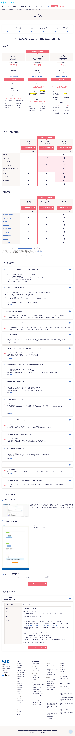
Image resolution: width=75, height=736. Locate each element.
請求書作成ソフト (21, 691)
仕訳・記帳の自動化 (7, 218)
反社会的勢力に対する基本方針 (66, 691)
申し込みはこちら (37, 583)
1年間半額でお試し (61, 79)
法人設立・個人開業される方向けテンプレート (52, 721)
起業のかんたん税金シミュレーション (38, 685)
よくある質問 (43, 28)
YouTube (62, 669)
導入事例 (23, 6)
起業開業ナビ (35, 675)
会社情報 (19, 663)
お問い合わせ (49, 730)
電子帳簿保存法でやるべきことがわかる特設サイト (52, 670)
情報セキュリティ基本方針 (65, 686)
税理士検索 (35, 698)
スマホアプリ (6, 242)
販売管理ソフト (20, 693)
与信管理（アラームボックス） (38, 704)
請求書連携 (5, 239)
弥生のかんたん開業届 (36, 695)
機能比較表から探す (21, 676)
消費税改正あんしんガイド (51, 674)
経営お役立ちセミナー (36, 702)
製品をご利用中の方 (6, 666)
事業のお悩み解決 (36, 663)
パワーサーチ (20, 711)
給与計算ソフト (20, 689)
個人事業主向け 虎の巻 (36, 670)
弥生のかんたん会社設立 (37, 691)
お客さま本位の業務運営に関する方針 (67, 707)
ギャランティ (20, 709)
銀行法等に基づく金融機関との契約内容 (67, 700)
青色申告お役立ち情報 (50, 685)
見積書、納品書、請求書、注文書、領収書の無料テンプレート (52, 704)
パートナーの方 (5, 670)
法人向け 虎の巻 (35, 668)
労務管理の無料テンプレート (51, 718)
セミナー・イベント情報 (51, 679)
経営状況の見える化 (7, 228)
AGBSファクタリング (21, 707)
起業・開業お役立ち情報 (51, 691)
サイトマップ (20, 730)
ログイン (47, 6)
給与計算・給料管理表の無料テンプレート (52, 714)
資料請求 (62, 6)
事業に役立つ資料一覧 (50, 702)
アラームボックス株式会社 (65, 676)
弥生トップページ (6, 664)
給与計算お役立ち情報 (50, 689)
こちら (10, 304)
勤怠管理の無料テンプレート (51, 716)
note (62, 663)
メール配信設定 (54, 730)
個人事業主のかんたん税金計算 (38, 693)
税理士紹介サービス (36, 697)
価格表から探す (20, 678)
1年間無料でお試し (28, 147)
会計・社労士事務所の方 (7, 668)
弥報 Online (49, 696)
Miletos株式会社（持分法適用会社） (67, 679)
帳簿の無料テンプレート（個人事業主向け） (52, 709)
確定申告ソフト (20, 683)
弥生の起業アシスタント (37, 687)
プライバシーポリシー (33, 730)
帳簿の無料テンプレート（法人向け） (52, 707)
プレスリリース (20, 665)
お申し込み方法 (55, 28)
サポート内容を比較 (19, 27)
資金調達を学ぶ (49, 694)
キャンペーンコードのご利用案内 (25, 248)
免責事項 (44, 730)
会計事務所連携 (6, 235)
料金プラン (3, 6)
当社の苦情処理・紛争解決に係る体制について (67, 713)
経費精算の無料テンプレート (51, 711)
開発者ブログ (63, 671)
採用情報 (19, 667)
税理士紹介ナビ (35, 677)
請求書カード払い (21, 700)
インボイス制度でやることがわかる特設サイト (52, 667)
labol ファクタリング (21, 705)
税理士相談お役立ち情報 (51, 693)
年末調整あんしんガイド (51, 672)
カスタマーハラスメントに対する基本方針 (67, 694)
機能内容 (31, 28)
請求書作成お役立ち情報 (51, 687)
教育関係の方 (5, 672)
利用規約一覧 (40, 730)
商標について (63, 690)
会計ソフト (20, 681)
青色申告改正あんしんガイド (51, 665)
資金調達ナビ (35, 679)
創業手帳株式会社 (64, 678)
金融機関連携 (6, 225)
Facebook (62, 665)
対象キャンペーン (67, 27)
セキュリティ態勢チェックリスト (66, 688)
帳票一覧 (5, 221)
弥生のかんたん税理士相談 (37, 700)
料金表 (8, 28)
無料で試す (54, 6)
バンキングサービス (21, 698)
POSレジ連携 (6, 232)
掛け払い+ (19, 704)
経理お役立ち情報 (50, 681)
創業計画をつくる (36, 689)
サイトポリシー (26, 730)
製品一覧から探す (21, 674)
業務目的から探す (21, 672)
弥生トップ (38, 6)
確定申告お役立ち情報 (50, 683)
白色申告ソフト (20, 685)
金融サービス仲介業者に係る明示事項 (67, 710)
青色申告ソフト (20, 687)
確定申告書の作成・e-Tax (8, 214)
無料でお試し (13, 79)
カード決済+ (20, 702)
